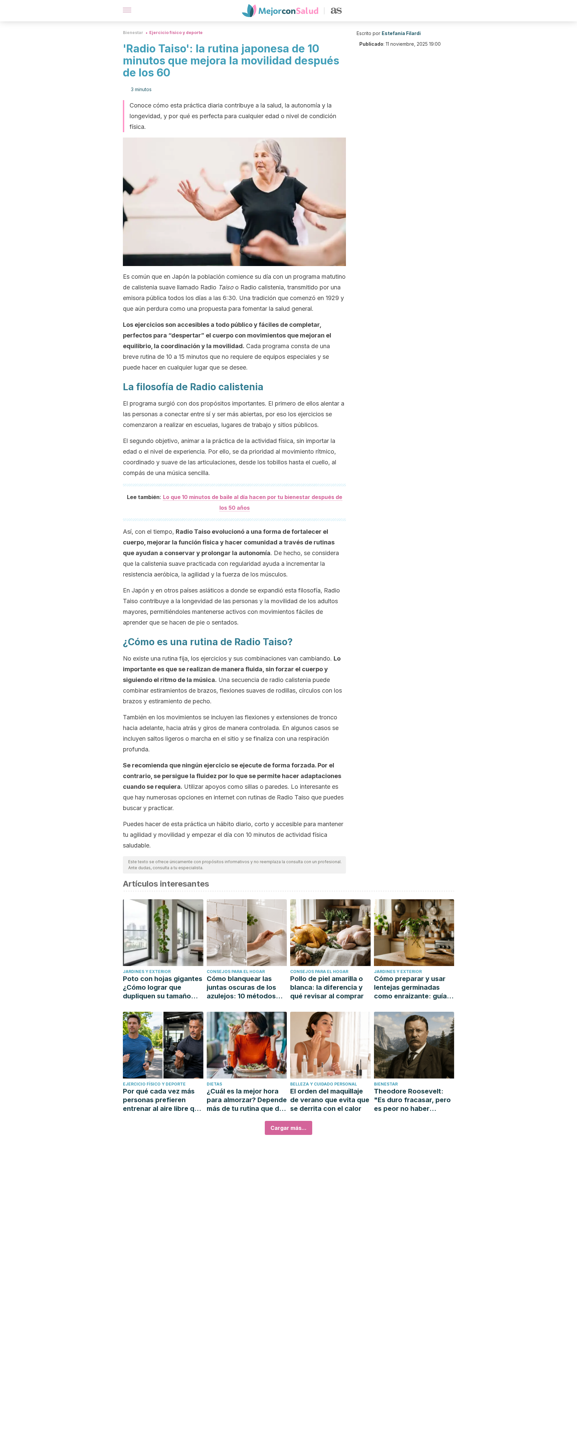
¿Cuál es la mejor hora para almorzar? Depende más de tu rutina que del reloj (247, 1100)
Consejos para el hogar (236, 971)
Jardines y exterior (147, 971)
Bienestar (133, 32)
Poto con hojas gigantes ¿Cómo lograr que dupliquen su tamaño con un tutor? (162, 987)
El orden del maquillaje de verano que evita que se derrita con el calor (329, 1100)
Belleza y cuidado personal (323, 1084)
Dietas (214, 1084)
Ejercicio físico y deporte (176, 32)
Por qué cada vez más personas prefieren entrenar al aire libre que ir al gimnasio (162, 1100)
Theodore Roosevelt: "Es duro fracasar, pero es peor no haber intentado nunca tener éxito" (412, 1100)
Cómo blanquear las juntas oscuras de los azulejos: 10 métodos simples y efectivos (241, 987)
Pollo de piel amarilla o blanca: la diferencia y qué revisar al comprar (327, 987)
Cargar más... (288, 1128)
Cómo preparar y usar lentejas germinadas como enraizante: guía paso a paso (410, 987)
